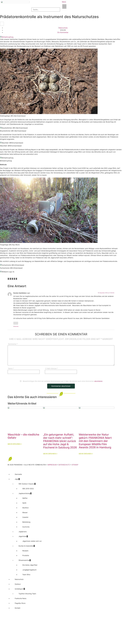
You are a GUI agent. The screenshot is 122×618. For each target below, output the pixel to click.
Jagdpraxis (23, 532)
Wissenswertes (24, 560)
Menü (64, 2)
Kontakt (17, 608)
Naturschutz (63, 28)
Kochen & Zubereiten (26, 546)
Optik (24, 503)
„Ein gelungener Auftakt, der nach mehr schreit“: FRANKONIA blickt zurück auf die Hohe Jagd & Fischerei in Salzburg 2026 (60, 441)
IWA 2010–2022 (28, 489)
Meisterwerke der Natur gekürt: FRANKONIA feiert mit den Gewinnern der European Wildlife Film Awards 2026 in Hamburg (95, 441)
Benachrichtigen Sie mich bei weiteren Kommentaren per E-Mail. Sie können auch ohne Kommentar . (62, 381)
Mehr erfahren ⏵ (15, 444)
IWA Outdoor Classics (26, 484)
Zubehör (25, 517)
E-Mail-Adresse (51, 368)
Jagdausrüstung (24, 493)
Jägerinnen (22, 536)
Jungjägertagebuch (29, 570)
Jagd (16, 479)
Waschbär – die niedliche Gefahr (23, 436)
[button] (45, 4)
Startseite (18, 474)
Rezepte (25, 551)
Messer (25, 512)
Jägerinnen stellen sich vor (32, 541)
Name (11, 368)
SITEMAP (75, 465)
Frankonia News (20, 598)
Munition (25, 508)
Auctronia (25, 527)
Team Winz (26, 575)
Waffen (24, 498)
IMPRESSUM (52, 465)
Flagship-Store (20, 603)
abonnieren (98, 381)
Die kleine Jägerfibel (29, 565)
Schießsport (19, 589)
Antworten (15, 326)
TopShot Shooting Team (27, 594)
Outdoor (18, 584)
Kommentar (13, 344)
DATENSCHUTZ (64, 465)
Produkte (25, 555)
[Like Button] (1, 23)
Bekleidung (26, 522)
